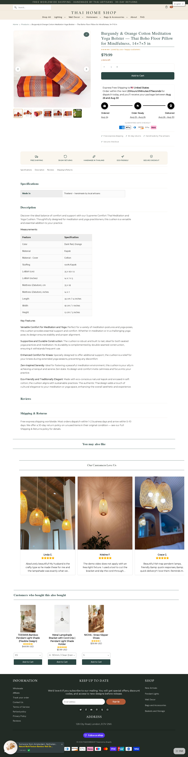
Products (25, 24)
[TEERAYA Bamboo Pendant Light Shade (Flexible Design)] (28, 618)
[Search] (15, 7)
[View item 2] (28, 113)
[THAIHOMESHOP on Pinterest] (97, 710)
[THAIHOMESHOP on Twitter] (80, 710)
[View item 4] (47, 113)
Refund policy (19, 711)
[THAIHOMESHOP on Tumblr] (102, 710)
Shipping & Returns (65, 170)
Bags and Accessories (155, 705)
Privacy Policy (19, 716)
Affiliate (16, 692)
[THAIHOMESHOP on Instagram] (107, 710)
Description (39, 170)
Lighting (58, 17)
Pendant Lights (152, 693)
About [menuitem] (134, 17)
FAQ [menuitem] (142, 17)
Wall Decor (75, 17)
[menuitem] (60, 17)
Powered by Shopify (103, 742)
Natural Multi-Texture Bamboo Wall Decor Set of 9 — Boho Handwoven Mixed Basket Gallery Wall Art (36, 746)
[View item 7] (77, 113)
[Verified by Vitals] (29, 750)
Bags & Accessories (114, 17)
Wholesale (18, 688)
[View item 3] (37, 113)
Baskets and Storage (155, 711)
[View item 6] (67, 113)
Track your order (21, 697)
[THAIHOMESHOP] (94, 13)
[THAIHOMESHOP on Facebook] (86, 710)
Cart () (171, 7)
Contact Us (18, 702)
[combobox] (28, 655)
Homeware (92, 17)
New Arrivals (151, 688)
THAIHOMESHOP (89, 742)
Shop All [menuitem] (46, 17)
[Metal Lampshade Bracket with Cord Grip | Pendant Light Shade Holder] (62, 618)
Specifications (26, 170)
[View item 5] (57, 113)
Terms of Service (21, 706)
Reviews (50, 170)
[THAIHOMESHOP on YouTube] (91, 710)
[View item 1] (18, 113)
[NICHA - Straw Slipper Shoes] (96, 618)
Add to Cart (28, 662)
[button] (179, 4)
